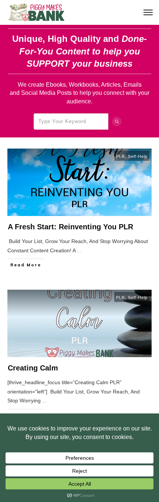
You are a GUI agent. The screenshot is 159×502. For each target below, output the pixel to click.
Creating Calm (33, 368)
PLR (120, 156)
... (79, 250)
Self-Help (138, 156)
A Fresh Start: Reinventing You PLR (70, 227)
